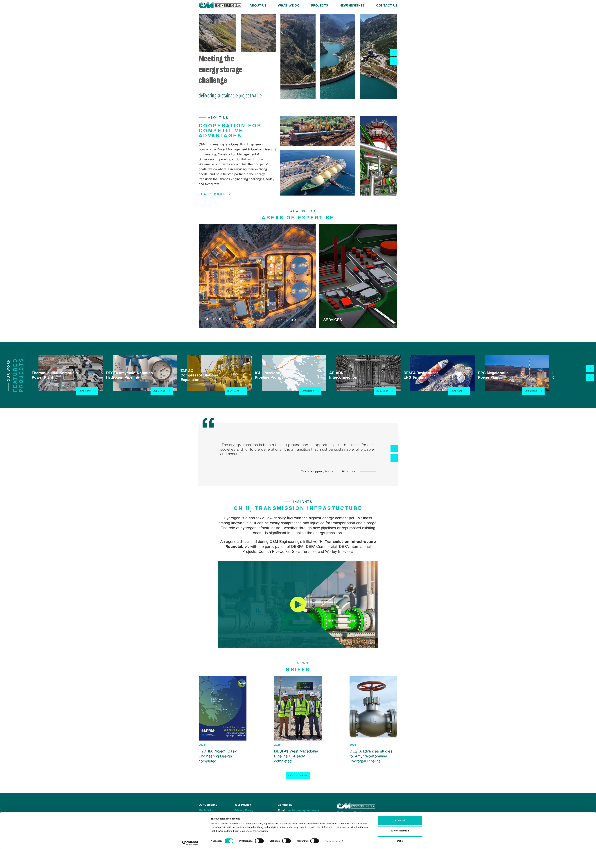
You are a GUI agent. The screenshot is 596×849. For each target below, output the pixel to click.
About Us (258, 5)
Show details (332, 841)
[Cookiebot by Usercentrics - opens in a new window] (190, 843)
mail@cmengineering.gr (303, 810)
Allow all (400, 820)
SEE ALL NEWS (298, 776)
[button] (393, 52)
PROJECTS (319, 5)
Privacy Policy (243, 810)
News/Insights (352, 5)
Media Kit (205, 810)
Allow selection (400, 830)
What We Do (289, 5)
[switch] (259, 840)
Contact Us (386, 5)
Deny (400, 840)
